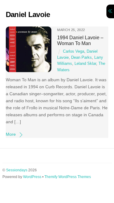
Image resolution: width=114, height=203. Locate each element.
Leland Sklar (85, 63)
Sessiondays (16, 170)
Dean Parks (81, 57)
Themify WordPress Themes (67, 177)
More (11, 134)
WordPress (32, 177)
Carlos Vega (73, 51)
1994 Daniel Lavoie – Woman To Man (80, 40)
